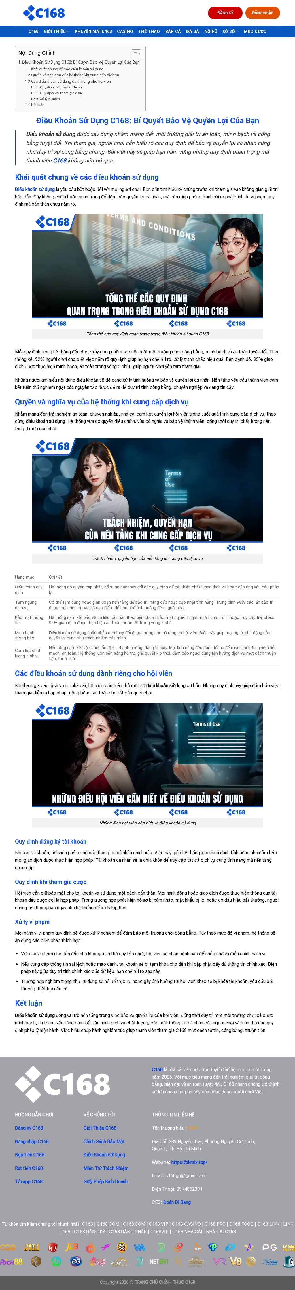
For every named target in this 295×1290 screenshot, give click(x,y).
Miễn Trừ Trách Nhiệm (106, 1168)
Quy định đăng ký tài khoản (61, 87)
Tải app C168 (29, 1181)
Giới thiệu (55, 31)
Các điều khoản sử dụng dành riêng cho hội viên (71, 81)
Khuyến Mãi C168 (93, 31)
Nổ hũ (211, 31)
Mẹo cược (255, 31)
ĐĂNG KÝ (225, 12)
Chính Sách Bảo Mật (104, 1141)
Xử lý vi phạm (50, 99)
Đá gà (192, 31)
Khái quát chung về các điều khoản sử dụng (67, 69)
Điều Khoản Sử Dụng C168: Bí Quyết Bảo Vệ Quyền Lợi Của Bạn (81, 62)
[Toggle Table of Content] (133, 54)
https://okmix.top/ (189, 1162)
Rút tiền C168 (29, 1168)
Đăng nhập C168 (32, 1141)
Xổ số (228, 31)
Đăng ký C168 (29, 1128)
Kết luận (37, 105)
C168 (34, 31)
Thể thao (149, 31)
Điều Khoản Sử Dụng (104, 1155)
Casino (125, 31)
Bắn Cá (173, 31)
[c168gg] (44, 13)
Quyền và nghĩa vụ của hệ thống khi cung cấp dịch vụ (75, 75)
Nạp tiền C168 (29, 1155)
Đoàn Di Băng (177, 1202)
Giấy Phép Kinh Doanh (106, 1181)
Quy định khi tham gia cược (61, 93)
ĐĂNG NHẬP (262, 12)
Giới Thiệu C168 (100, 1128)
